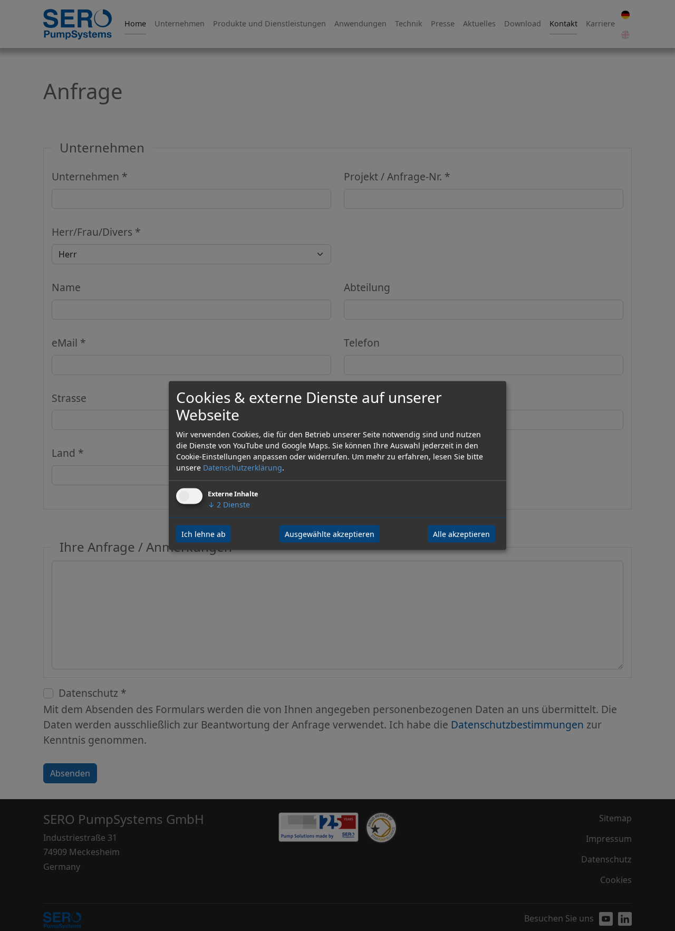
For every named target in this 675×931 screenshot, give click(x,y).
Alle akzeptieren (461, 534)
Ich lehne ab (203, 534)
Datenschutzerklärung (242, 468)
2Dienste (229, 505)
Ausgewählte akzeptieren (329, 534)
